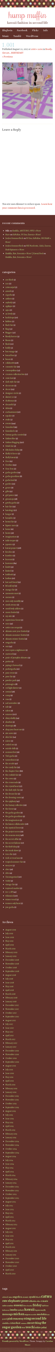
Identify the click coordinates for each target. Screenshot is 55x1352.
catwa (46, 1296)
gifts (7, 491)
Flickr (35, 30)
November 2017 (12, 1009)
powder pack (10, 680)
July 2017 (9, 1024)
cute (4, 1301)
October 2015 (11, 1103)
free (7, 461)
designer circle (11, 393)
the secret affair (12, 839)
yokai (43, 1327)
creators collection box (15, 374)
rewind (8, 691)
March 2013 (10, 1220)
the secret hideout (13, 843)
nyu (48, 1314)
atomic (25, 1297)
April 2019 (9, 944)
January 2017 (10, 1046)
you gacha (9, 907)
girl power (9, 495)
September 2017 (12, 1016)
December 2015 (12, 1096)
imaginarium (10, 536)
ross (7, 699)
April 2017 (9, 1035)
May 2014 (9, 1167)
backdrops (9, 317)
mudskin (42, 1314)
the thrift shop (11, 846)
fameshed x (10, 431)
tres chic (9, 854)
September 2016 (12, 1062)
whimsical (9, 895)
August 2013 (10, 1201)
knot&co (9, 555)
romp (7, 695)
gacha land (9, 480)
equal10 (8, 415)
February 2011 (11, 1251)
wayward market (12, 888)
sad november (11, 703)
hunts (7, 533)
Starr (7, 234)
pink (10, 1318)
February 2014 (11, 1179)
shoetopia (9, 725)
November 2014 (12, 1145)
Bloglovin (7, 30)
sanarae (8, 714)
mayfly (43, 1310)
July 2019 (9, 933)
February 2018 (11, 997)
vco (23, 1327)
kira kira (8, 551)
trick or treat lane (12, 858)
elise (38, 1301)
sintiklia (5, 1323)
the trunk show (11, 850)
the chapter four (12, 771)
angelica (17, 1297)
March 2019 (10, 948)
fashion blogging (12, 442)
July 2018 (9, 978)
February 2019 (11, 952)
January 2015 (10, 1137)
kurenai (8, 559)
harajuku (9, 518)
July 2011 (9, 1232)
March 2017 (10, 1039)
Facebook (22, 30)
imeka (13, 1310)
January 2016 (10, 1092)
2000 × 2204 (37, 49)
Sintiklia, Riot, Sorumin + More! (18, 257)
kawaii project (11, 548)
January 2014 (10, 1182)
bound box (9, 355)
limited (8, 570)
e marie (44, 1301)
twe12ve (8, 865)
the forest (9, 808)
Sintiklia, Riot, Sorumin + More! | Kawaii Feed (24, 253)
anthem (8, 298)
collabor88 (9, 362)
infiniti (21, 1310)
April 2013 (9, 1217)
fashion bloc (10, 438)
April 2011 (9, 1243)
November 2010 (12, 1262)
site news (9, 733)
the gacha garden (12, 812)
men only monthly (13, 601)
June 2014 (9, 1164)
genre (8, 487)
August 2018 (10, 975)
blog (7, 329)
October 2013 (11, 1194)
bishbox (8, 321)
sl (10, 1323)
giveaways (9, 499)
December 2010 (12, 1258)
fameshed (9, 427)
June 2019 (9, 937)
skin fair (8, 737)
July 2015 (9, 1115)
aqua (7, 310)
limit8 (7, 567)
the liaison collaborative (15, 824)
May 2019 (9, 941)
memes (8, 597)
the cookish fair (11, 774)
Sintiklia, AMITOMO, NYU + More (26, 230)
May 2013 (9, 1213)
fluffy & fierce (11, 453)
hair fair (8, 506)
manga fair (10, 589)
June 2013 (9, 1209)
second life (38, 1318)
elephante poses (18, 1301)
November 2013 (12, 1190)
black (38, 1297)
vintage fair (10, 884)
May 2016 (9, 1077)
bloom (8, 340)
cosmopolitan (11, 370)
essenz (18, 1305)
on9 (7, 646)
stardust (15, 1323)
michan (18, 1314)
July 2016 (9, 1069)
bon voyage (10, 351)
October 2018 (11, 967)
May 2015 (9, 1122)
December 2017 (12, 1005)
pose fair (9, 676)
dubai (7, 408)
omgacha (9, 642)
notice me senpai (12, 627)
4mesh (8, 291)
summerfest (10, 752)
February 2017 (11, 1043)
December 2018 (12, 959)
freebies (8, 465)
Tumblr (17, 36)
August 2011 (10, 1228)
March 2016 (10, 1084)
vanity (7, 880)
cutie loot (9, 378)
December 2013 (12, 1186)
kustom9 (9, 563)
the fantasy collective (14, 805)
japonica (8, 544)
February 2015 (11, 1133)
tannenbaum (10, 759)
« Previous (7, 56)
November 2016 (12, 1054)
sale (7, 706)
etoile (7, 419)
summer (24, 1323)
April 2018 (9, 990)
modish (33, 1314)
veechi (30, 1327)
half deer (45, 1305)
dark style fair (11, 381)
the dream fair (11, 793)
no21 (7, 623)
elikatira (32, 1301)
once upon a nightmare (15, 650)
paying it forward (12, 665)
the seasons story (12, 835)
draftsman (9, 400)
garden (8, 483)
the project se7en (12, 831)
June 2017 (9, 1028)
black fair (9, 325)
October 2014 (11, 1148)
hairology (9, 510)
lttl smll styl (10, 585)
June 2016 (9, 1073)
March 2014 (10, 1175)
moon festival (11, 612)
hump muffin (27, 14)
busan (7, 359)
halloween (5, 1310)
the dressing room (13, 797)
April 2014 (9, 1171)
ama (10, 1297)
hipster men (10, 525)
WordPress (32, 36)
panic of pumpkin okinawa (16, 657)
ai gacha (8, 294)
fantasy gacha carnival (14, 434)
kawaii (29, 1309)
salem (7, 710)
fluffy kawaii (10, 457)
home (7, 529)
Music (5, 36)
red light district (12, 687)
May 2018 (9, 986)
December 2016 (12, 1050)
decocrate (9, 385)
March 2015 (10, 1130)
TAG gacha (10, 756)
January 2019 (10, 956)
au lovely (9, 313)
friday (37, 1305)
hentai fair (9, 521)
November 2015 (12, 1099)
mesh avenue (11, 604)
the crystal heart (12, 786)
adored (5, 1297)
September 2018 (12, 971)
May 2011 (9, 1239)
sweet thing (34, 1323)
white (38, 1327)
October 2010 (11, 1266)
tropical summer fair (14, 861)
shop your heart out (13, 729)
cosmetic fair (11, 366)
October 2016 (11, 1058)
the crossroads (11, 782)
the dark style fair (12, 790)
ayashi (32, 1297)
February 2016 (11, 1088)
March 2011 (10, 1247)
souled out (9, 744)
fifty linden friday (12, 449)
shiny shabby (10, 718)
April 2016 (9, 1080)
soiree (8, 740)
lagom (37, 1310)
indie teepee (10, 540)
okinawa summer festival (16, 635)
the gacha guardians (13, 816)
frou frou (9, 468)
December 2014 (12, 1141)
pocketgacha (10, 669)
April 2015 (9, 1126)
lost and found (11, 582)
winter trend (10, 899)
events (8, 423)
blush (7, 344)
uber (7, 869)
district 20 (9, 397)
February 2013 (11, 1224)
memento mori (11, 593)
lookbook (9, 574)
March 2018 (10, 994)
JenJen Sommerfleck (14, 238)
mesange (7, 1314)
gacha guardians (12, 476)
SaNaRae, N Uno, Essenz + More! (27, 234)
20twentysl (10, 287)
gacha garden (11, 472)
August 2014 (10, 1156)
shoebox (8, 722)
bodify (7, 347)
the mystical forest (13, 827)
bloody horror (11, 336)
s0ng (27, 1318)
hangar (8, 514)
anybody (8, 302)
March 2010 (10, 1273)
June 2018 (9, 982)
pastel (4, 1319)
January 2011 (10, 1254)
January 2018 (10, 1001)
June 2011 (9, 1235)
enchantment (11, 412)
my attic (8, 616)
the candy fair (11, 767)
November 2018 (12, 963)
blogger (8, 332)
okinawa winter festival (15, 638)
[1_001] (27, 117)
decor (7, 389)
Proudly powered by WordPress (15, 1341)
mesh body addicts (13, 608)
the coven (9, 778)
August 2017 (10, 1020)
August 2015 (10, 1111)
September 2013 (12, 1198)
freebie (29, 1306)
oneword (9, 654)
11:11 (7, 283)
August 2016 (10, 1065)
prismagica (10, 684)
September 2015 (12, 1107)
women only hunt (12, 903)
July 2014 (9, 1160)
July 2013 (9, 1205)
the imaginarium (12, 820)
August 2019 (10, 929)
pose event (10, 672)
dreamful (9, 404)
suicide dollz (10, 748)
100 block (9, 279)
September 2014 (12, 1152)
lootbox (8, 578)
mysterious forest (13, 620)
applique (8, 306)
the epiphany (10, 801)
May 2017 (9, 1031)
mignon (27, 1314)
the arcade (9, 763)
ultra (7, 873)
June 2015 (9, 1118)
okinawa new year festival (16, 631)
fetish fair (9, 446)
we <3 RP (9, 892)
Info (45, 30)
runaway (18, 1319)
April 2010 (9, 1269)
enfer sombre (7, 1305)
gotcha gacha (11, 502)
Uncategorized (11, 876)
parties (8, 661)
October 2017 (11, 1012)
